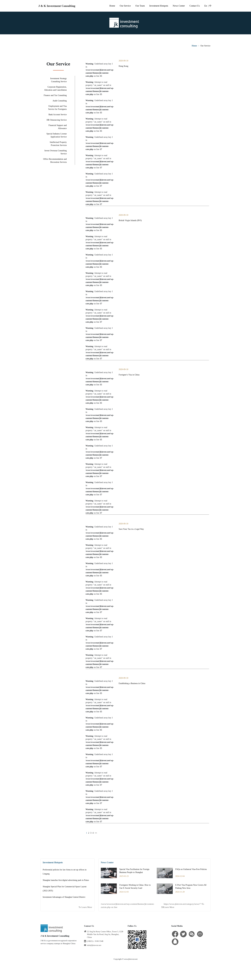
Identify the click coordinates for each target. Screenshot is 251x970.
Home (112, 6)
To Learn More (85, 907)
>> (96, 833)
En (205, 6)
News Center (179, 6)
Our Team (140, 6)
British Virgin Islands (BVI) (130, 220)
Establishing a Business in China (132, 683)
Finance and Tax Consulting (55, 95)
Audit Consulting (60, 101)
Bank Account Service (58, 114)
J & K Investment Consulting (56, 5)
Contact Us (194, 6)
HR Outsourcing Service (57, 120)
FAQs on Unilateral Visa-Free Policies (191, 869)
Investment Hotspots (158, 6)
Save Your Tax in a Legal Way (131, 529)
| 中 (209, 6)
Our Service (125, 6)
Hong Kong (123, 66)
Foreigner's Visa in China (129, 375)
